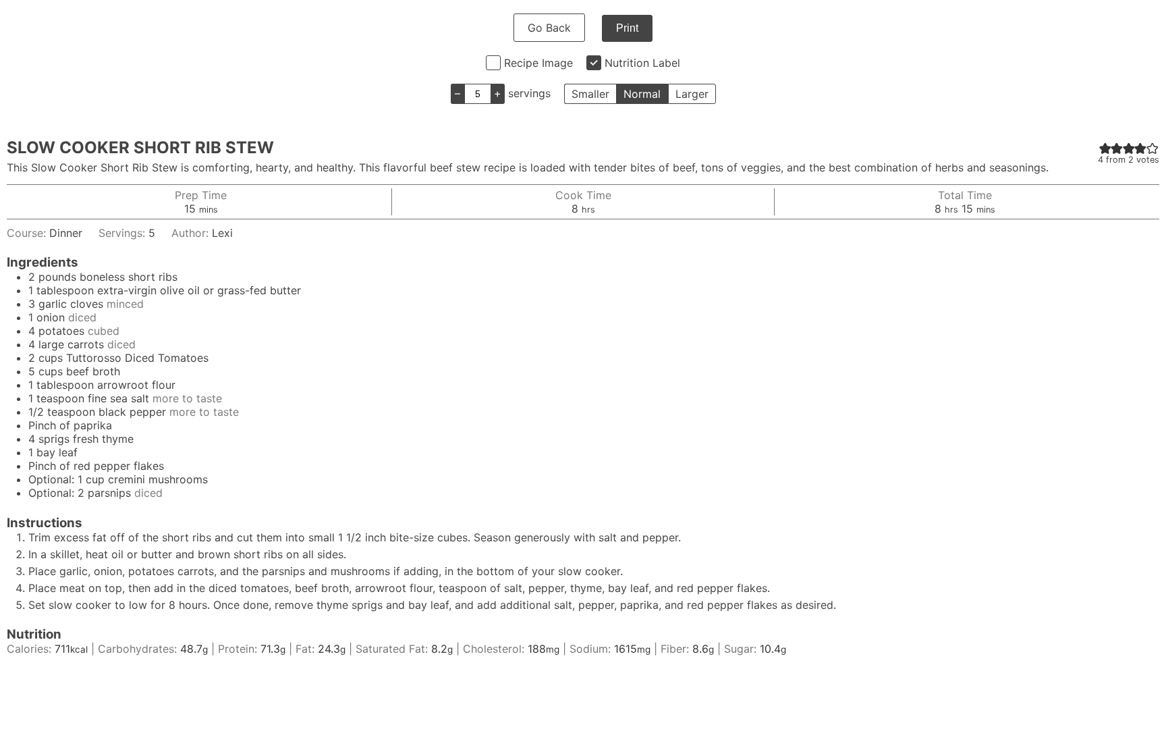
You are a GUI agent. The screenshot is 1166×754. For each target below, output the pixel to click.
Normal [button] (642, 94)
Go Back (549, 27)
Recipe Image (538, 63)
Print (627, 28)
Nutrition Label (642, 63)
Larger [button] (692, 94)
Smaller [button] (590, 94)
